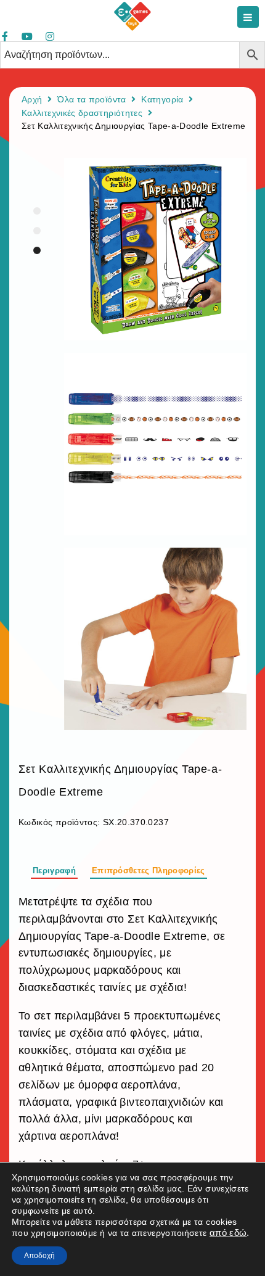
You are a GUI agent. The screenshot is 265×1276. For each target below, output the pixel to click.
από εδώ (228, 1233)
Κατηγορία (162, 99)
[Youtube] (27, 36)
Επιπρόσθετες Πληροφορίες (148, 870)
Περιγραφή (54, 870)
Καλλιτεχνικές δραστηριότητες (82, 113)
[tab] (54, 869)
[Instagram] (50, 36)
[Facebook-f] (5, 36)
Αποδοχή (39, 1255)
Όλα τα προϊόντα (91, 99)
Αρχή (32, 99)
